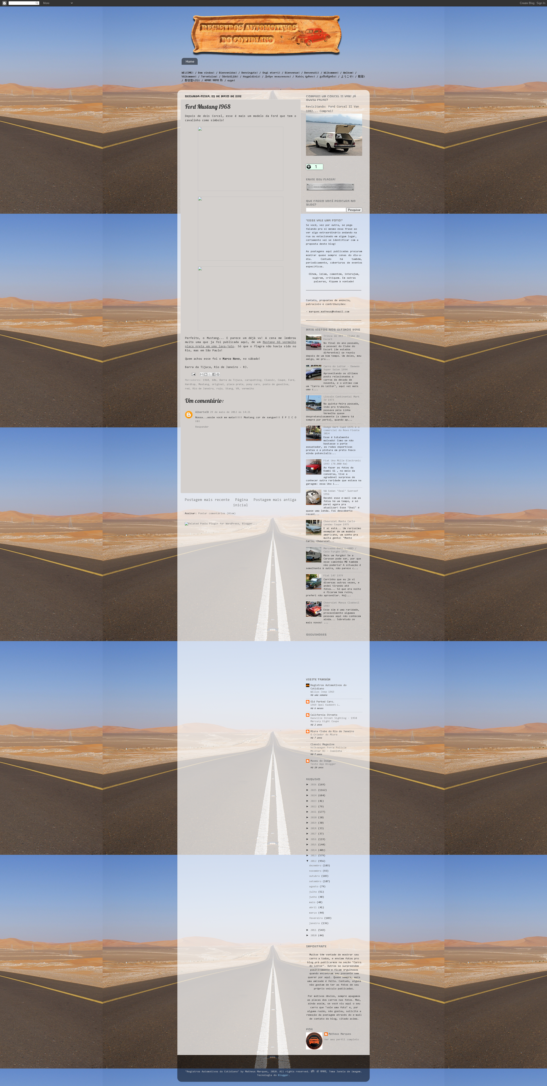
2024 (314, 795)
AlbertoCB (202, 412)
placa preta (235, 384)
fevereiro (316, 918)
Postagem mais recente (207, 500)
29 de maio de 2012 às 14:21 (230, 412)
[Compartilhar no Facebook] (214, 374)
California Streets (323, 715)
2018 (314, 828)
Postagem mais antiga (275, 500)
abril (313, 907)
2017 (314, 834)
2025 (314, 790)
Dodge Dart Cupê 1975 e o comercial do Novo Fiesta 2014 (341, 430)
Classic (269, 380)
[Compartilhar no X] (210, 374)
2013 (314, 855)
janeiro (315, 923)
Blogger (283, 1075)
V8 (237, 388)
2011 (314, 930)
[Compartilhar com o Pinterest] (218, 374)
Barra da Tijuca (230, 380)
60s (214, 380)
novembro (316, 871)
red (187, 388)
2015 (314, 844)
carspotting (253, 380)
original (218, 384)
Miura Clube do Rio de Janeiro (332, 731)
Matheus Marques (340, 1034)
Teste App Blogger (323, 764)
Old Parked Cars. (322, 701)
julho (313, 892)
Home (190, 61)
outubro (315, 876)
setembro (316, 881)
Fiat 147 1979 (333, 575)
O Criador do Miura (323, 734)
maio (313, 902)
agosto (314, 886)
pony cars (253, 384)
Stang (229, 388)
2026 (314, 784)
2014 (314, 850)
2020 (314, 817)
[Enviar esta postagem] (193, 374)
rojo (219, 388)
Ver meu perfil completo (341, 1039)
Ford (291, 380)
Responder (202, 427)
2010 (314, 935)
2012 (314, 861)
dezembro (316, 865)
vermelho (248, 388)
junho (313, 897)
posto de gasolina (275, 384)
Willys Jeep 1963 (322, 692)
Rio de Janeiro (203, 388)
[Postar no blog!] (206, 374)
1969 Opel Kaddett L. (325, 705)
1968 (206, 380)
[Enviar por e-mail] (202, 374)
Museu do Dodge (320, 761)
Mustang (204, 384)
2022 (314, 806)
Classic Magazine (322, 744)
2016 (314, 839)
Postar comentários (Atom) (217, 513)
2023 (314, 801)
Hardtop (190, 384)
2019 (314, 823)
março (313, 913)
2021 (314, 812)
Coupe (281, 380)
